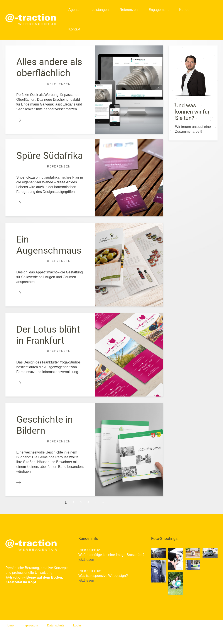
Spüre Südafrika (49, 155)
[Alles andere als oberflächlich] (18, 120)
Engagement (158, 10)
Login (77, 625)
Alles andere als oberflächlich (49, 67)
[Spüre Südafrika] (18, 203)
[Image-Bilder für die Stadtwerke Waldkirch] (210, 553)
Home (9, 625)
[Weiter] (96, 502)
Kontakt (74, 29)
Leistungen (100, 10)
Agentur (74, 10)
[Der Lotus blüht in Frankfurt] (18, 383)
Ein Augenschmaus (48, 245)
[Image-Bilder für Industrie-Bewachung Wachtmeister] (158, 553)
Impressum (30, 625)
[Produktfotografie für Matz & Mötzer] (193, 553)
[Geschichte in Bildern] (18, 483)
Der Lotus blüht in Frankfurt (48, 335)
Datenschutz (55, 625)
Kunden (185, 10)
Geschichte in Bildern (44, 425)
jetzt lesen (86, 559)
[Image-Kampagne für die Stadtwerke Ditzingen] (175, 583)
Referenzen (129, 10)
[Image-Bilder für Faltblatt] (175, 559)
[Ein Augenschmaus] (18, 293)
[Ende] (103, 502)
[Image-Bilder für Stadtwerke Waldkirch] (193, 565)
